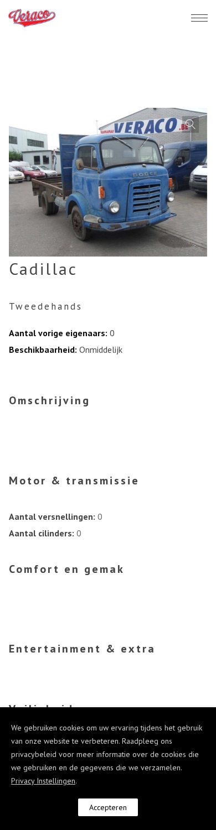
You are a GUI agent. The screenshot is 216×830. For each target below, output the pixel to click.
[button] (190, 124)
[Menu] (199, 17)
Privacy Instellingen (43, 781)
